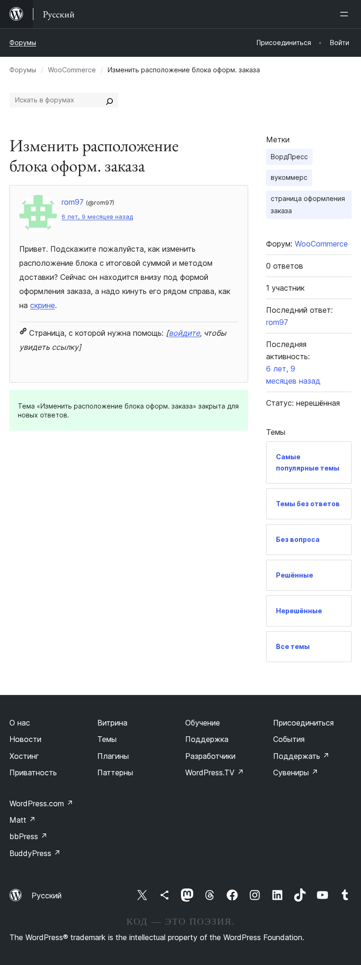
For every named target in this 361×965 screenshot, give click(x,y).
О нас (19, 722)
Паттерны (115, 772)
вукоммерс (289, 177)
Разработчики (210, 756)
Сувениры (295, 772)
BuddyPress (35, 853)
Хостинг (24, 756)
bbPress (28, 836)
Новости (25, 739)
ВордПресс (289, 157)
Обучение (202, 722)
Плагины (113, 756)
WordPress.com (41, 803)
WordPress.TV (214, 772)
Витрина (112, 722)
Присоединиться (303, 722)
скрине (42, 305)
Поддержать (301, 756)
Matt (22, 820)
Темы (107, 739)
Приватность (33, 772)
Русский (46, 895)
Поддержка (206, 739)
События (289, 739)
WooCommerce (72, 70)
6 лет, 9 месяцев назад (97, 216)
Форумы (22, 42)
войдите (184, 333)
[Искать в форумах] (109, 100)
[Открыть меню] (346, 14)
